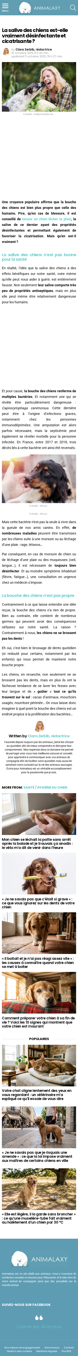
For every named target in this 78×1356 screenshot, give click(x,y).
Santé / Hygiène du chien (45, 787)
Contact (69, 1347)
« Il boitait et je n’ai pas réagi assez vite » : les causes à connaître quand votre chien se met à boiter (38, 962)
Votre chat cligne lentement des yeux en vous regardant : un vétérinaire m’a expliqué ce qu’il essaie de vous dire (36, 1094)
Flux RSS (66, 1351)
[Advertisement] (39, 159)
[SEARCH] (73, 7)
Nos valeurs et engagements (22, 1347)
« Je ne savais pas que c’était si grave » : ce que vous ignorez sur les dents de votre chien (38, 903)
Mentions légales (46, 1351)
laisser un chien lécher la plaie (46, 219)
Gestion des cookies (19, 1351)
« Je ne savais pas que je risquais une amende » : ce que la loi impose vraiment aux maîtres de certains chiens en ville (37, 1156)
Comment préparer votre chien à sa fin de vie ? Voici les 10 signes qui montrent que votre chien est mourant (38, 1022)
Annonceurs (51, 1347)
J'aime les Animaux (39, 1326)
